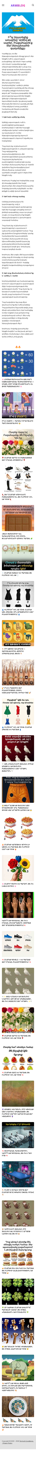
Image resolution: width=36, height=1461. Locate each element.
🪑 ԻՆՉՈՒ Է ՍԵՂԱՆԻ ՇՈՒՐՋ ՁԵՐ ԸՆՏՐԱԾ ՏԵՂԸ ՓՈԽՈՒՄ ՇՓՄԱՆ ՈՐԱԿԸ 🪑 (18, 1192)
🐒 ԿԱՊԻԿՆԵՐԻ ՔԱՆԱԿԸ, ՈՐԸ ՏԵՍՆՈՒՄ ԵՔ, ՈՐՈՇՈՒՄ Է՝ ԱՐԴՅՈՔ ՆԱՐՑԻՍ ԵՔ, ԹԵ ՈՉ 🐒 (16, 1231)
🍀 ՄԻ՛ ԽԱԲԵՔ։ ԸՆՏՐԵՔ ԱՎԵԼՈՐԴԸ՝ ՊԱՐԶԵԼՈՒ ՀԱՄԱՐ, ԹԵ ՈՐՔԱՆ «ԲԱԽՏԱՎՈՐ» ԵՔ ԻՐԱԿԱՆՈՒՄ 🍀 (16, 1310)
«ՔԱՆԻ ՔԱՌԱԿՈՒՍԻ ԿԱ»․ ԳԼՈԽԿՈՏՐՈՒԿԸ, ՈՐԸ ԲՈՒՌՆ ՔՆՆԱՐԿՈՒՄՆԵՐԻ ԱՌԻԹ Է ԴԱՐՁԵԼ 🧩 (17, 536)
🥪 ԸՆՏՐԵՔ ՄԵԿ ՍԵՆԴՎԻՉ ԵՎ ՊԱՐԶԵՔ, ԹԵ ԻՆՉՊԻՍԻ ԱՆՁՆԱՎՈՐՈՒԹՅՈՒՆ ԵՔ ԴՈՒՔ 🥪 (18, 1270)
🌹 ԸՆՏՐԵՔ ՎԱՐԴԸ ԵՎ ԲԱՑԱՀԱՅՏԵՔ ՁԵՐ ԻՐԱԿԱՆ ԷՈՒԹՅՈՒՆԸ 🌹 (17, 459)
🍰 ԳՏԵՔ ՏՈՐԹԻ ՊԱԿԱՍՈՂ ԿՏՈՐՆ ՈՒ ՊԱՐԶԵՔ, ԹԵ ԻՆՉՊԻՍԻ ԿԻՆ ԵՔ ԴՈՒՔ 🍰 (17, 1427)
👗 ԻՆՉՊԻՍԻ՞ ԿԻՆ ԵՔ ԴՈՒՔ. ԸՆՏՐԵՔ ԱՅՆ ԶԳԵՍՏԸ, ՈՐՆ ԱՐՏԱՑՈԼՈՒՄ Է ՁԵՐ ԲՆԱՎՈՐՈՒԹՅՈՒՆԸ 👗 (18, 612)
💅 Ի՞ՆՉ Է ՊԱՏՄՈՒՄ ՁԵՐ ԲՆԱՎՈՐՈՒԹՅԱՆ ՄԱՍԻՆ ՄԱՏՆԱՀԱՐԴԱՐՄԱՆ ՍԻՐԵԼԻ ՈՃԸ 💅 (16, 690)
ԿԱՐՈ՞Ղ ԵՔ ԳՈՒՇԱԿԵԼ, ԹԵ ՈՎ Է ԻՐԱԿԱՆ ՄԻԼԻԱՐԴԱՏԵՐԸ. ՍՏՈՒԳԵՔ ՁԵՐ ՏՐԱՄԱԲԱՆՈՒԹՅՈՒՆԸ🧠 (16, 923)
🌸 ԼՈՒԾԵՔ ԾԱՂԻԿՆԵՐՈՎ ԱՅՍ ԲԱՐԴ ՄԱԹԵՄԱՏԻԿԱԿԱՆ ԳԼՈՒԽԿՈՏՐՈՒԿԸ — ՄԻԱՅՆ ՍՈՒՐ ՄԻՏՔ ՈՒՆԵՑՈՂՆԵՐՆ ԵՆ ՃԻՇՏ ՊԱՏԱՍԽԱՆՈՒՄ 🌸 (18, 383)
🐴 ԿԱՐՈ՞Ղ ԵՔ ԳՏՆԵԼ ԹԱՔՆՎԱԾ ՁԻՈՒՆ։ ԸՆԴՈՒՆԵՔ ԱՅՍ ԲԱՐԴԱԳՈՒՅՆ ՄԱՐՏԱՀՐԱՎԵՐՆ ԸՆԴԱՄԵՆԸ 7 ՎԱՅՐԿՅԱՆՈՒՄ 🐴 (17, 1386)
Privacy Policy (7, 1443)
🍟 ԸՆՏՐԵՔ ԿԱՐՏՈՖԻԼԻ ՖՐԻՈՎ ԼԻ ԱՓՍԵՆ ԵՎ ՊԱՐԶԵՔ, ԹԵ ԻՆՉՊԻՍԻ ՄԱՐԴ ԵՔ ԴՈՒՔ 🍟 (16, 847)
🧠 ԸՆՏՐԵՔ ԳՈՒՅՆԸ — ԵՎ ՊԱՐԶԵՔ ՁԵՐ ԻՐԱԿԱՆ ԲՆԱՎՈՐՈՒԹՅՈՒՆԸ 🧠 (16, 961)
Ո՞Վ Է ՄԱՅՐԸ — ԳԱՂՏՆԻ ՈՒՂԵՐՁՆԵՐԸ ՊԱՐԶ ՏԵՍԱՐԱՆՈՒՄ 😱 (17, 422)
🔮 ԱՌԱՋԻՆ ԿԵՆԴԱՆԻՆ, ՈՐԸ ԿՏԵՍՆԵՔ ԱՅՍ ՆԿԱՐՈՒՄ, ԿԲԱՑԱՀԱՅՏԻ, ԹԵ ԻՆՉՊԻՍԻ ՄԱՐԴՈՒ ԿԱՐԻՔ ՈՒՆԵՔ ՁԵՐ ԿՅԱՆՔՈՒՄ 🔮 (18, 1112)
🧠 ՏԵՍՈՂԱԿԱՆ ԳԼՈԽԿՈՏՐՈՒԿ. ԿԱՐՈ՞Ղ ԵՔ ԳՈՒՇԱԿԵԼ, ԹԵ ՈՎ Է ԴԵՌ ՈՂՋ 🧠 (17, 1153)
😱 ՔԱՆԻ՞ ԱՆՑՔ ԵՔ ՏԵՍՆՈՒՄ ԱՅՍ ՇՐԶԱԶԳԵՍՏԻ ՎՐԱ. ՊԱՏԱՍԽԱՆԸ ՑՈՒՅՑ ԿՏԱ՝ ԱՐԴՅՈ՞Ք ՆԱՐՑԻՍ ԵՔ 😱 (17, 808)
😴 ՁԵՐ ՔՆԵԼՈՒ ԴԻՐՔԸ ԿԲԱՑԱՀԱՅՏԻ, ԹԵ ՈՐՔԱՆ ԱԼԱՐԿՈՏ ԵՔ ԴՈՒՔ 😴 (17, 1348)
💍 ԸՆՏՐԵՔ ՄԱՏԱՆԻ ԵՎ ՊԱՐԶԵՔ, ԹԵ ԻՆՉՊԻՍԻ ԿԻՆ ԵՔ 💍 (17, 574)
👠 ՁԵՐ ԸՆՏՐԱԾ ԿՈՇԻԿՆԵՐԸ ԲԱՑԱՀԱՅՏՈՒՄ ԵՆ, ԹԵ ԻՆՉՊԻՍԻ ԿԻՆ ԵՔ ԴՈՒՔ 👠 (17, 497)
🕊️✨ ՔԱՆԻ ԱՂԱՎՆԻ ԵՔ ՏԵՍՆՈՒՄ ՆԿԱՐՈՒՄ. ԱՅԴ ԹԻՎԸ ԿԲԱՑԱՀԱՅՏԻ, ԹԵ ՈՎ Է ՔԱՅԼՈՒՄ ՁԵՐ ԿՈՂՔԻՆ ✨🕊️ (17, 999)
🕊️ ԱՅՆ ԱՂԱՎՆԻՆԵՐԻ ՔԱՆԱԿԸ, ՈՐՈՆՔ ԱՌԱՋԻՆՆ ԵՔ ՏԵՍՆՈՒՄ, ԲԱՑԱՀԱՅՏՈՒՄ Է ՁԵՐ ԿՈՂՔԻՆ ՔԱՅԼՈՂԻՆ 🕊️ (17, 767)
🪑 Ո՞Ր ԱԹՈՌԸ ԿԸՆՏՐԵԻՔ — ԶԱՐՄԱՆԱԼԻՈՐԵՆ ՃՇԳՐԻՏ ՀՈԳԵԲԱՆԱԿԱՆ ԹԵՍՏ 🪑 (13, 651)
